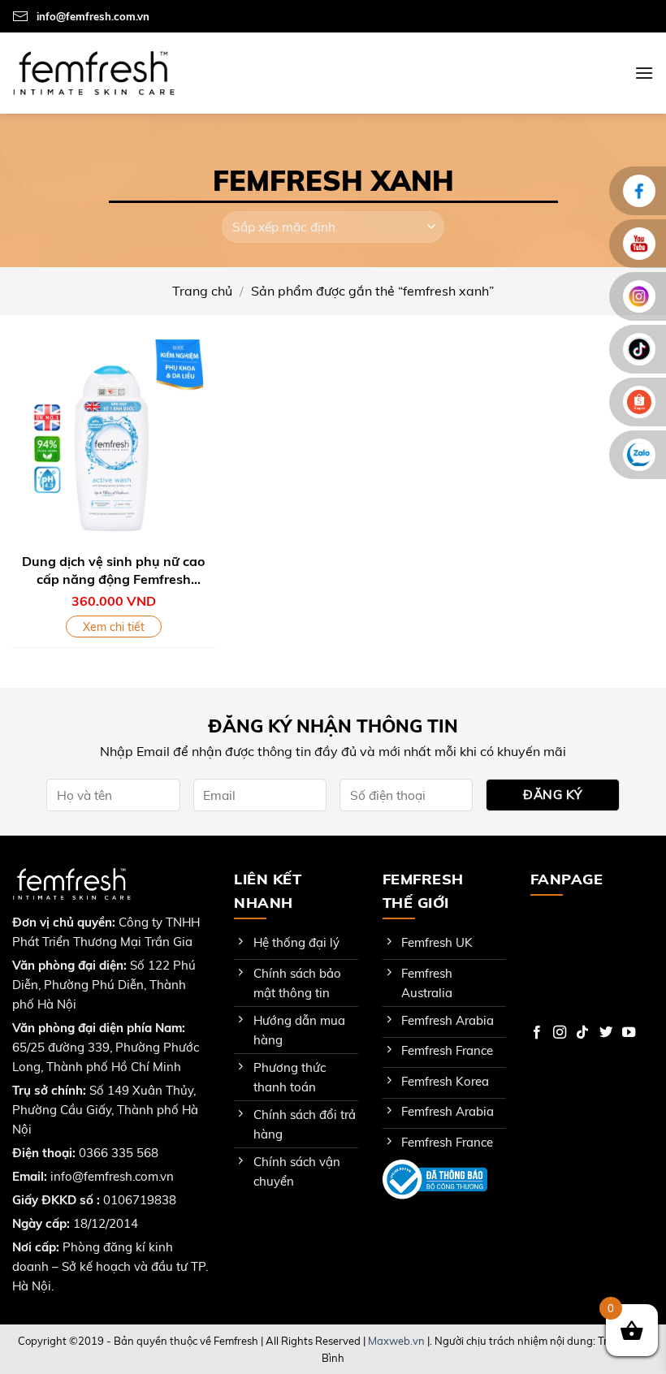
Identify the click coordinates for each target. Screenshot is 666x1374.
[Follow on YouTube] (628, 1033)
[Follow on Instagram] (559, 1033)
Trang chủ (202, 291)
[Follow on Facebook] (536, 1033)
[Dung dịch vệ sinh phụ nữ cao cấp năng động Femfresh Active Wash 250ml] (113, 440)
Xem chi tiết (114, 627)
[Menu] (644, 73)
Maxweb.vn (396, 1340)
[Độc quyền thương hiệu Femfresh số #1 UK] (93, 72)
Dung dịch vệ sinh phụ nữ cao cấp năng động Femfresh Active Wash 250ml (113, 571)
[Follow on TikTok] (582, 1033)
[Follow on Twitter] (605, 1033)
